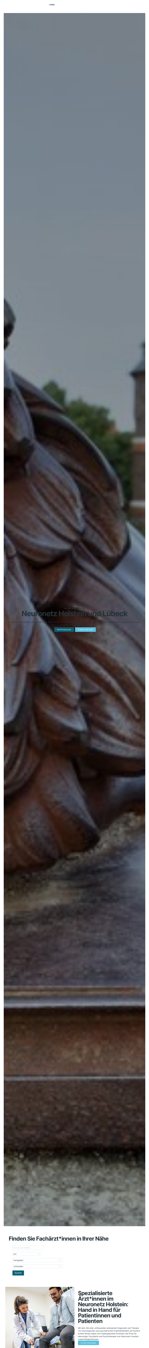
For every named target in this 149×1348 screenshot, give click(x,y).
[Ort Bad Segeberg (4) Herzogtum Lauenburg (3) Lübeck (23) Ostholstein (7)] (76, 1254)
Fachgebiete (81, 4)
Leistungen (70, 4)
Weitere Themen (93, 4)
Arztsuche (60, 4)
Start (52, 4)
